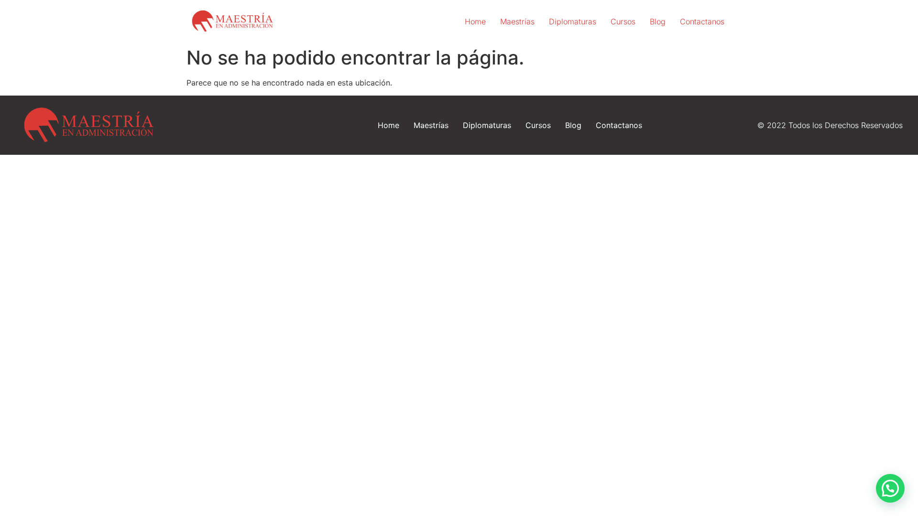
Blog (658, 21)
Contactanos (702, 21)
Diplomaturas (572, 21)
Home (475, 21)
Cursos (623, 21)
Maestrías (517, 21)
